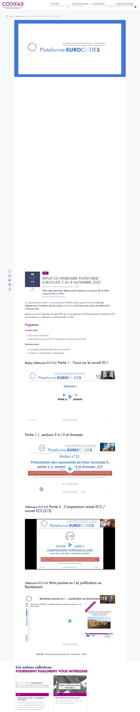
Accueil (11, 16)
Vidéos (84, 654)
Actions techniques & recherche (57, 654)
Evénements (75, 654)
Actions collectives (20, 16)
